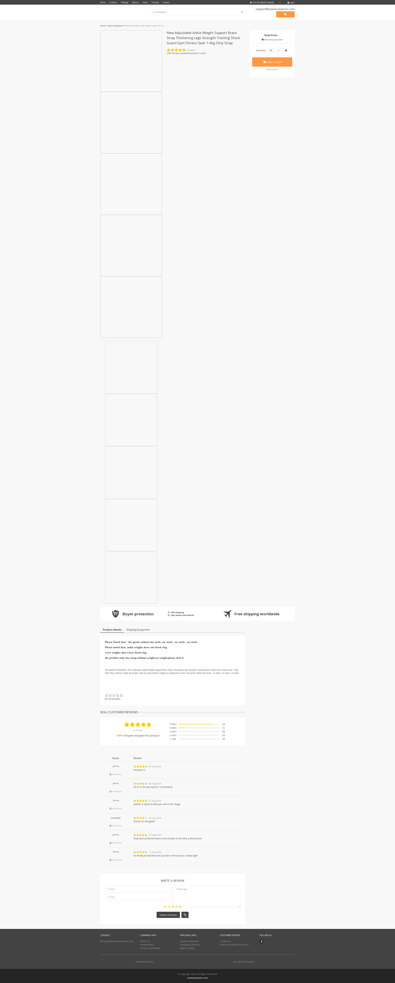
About (145, 2)
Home (103, 2)
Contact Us (225, 941)
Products (113, 2)
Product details (112, 629)
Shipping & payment (138, 629)
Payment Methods (189, 941)
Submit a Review (168, 914)
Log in (292, 2)
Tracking (155, 2)
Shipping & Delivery (190, 944)
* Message (181, 889)
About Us (145, 941)
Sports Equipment (115, 25)
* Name (111, 889)
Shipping (124, 2)
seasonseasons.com (197, 977)
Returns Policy (187, 948)
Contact (166, 2)
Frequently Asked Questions (234, 944)
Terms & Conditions (150, 948)
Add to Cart (273, 62)
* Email (111, 897)
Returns (135, 2)
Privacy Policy (147, 944)
